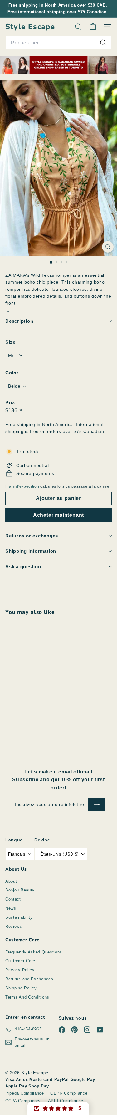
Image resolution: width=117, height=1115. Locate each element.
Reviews (13, 926)
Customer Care (20, 960)
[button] (58, 1108)
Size (10, 342)
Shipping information (30, 551)
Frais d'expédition (22, 486)
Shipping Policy (21, 988)
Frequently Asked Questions (33, 952)
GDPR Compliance (69, 1093)
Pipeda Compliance (24, 1093)
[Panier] (92, 27)
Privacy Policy (20, 970)
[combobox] (58, 43)
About (11, 881)
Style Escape (30, 27)
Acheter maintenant (58, 515)
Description (19, 321)
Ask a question (23, 566)
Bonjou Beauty (20, 890)
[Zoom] (108, 247)
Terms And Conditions (27, 997)
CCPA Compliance (23, 1100)
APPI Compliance (66, 1100)
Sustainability (19, 917)
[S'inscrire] (96, 804)
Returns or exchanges (31, 535)
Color (12, 372)
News (10, 908)
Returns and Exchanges (29, 979)
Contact (13, 899)
